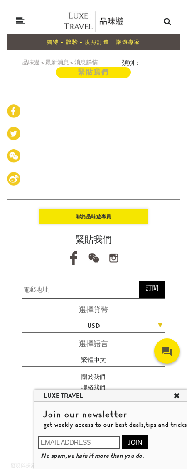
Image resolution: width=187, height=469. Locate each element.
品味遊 (31, 62)
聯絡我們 (93, 387)
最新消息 (57, 62)
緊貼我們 (93, 72)
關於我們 (93, 376)
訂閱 (152, 288)
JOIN (135, 442)
